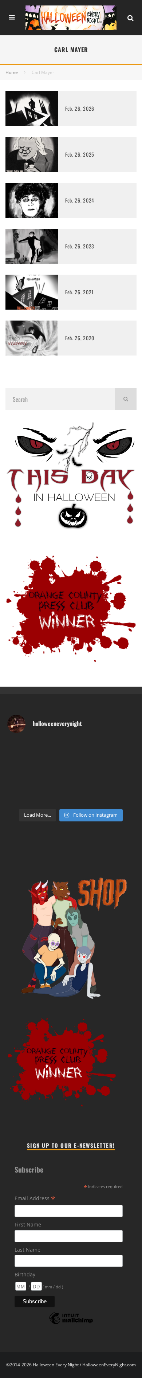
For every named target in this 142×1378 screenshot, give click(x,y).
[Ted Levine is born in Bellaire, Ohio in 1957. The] (97, 764)
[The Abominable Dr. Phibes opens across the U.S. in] (123, 796)
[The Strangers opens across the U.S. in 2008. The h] (71, 764)
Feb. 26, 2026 (79, 108)
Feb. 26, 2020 (79, 338)
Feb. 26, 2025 (79, 154)
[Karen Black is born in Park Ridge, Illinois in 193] (97, 748)
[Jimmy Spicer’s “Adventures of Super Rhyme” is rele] (44, 796)
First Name (28, 1224)
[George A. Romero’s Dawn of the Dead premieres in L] (97, 780)
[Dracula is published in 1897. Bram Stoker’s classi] (71, 780)
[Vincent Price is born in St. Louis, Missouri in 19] (18, 780)
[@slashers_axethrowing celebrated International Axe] (18, 764)
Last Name (27, 1249)
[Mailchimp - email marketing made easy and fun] (71, 1323)
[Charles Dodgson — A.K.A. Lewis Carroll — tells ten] (18, 748)
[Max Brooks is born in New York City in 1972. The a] (18, 796)
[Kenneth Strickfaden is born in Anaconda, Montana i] (123, 780)
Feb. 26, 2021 (79, 292)
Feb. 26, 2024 (79, 200)
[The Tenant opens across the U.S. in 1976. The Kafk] (44, 780)
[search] (126, 399)
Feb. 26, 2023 (79, 246)
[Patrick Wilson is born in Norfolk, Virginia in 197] (44, 748)
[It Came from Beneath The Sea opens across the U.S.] (71, 748)
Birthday (25, 1274)
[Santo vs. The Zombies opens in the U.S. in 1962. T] (44, 764)
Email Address (35, 1199)
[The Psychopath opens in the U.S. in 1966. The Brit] (71, 796)
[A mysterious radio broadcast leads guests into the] (123, 748)
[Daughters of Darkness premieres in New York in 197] (123, 764)
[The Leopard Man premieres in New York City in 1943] (97, 796)
